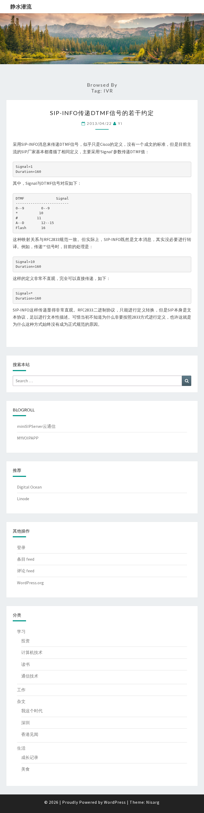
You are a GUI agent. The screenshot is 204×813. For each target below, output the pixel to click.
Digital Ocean (29, 487)
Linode (23, 498)
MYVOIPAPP (28, 438)
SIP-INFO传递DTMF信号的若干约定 (102, 112)
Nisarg (153, 802)
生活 (21, 748)
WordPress (115, 802)
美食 (25, 769)
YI (120, 123)
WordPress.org (30, 582)
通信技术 (29, 676)
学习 (21, 631)
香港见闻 (29, 734)
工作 (21, 689)
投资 (25, 640)
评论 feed (25, 570)
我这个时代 (31, 710)
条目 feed (25, 559)
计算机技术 (31, 652)
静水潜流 (21, 6)
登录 (21, 547)
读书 (25, 664)
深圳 (25, 722)
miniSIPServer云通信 (36, 426)
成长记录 (29, 757)
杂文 (21, 701)
